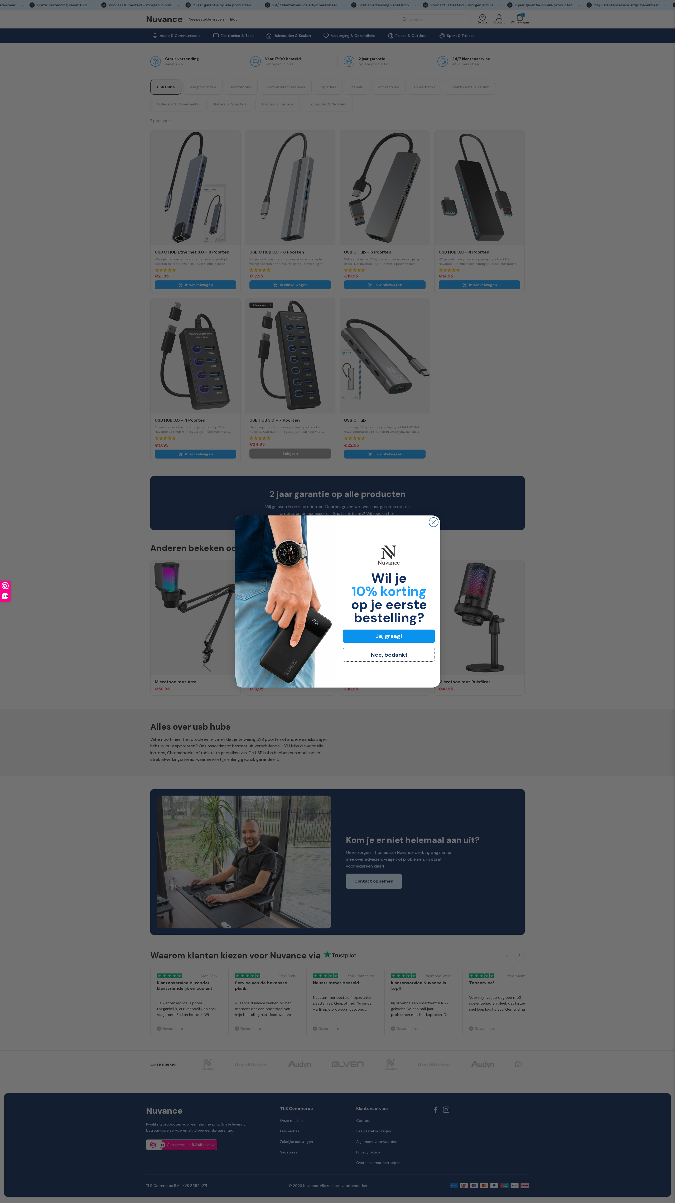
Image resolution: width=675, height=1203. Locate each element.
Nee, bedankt (389, 655)
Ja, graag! (388, 636)
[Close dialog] (433, 522)
